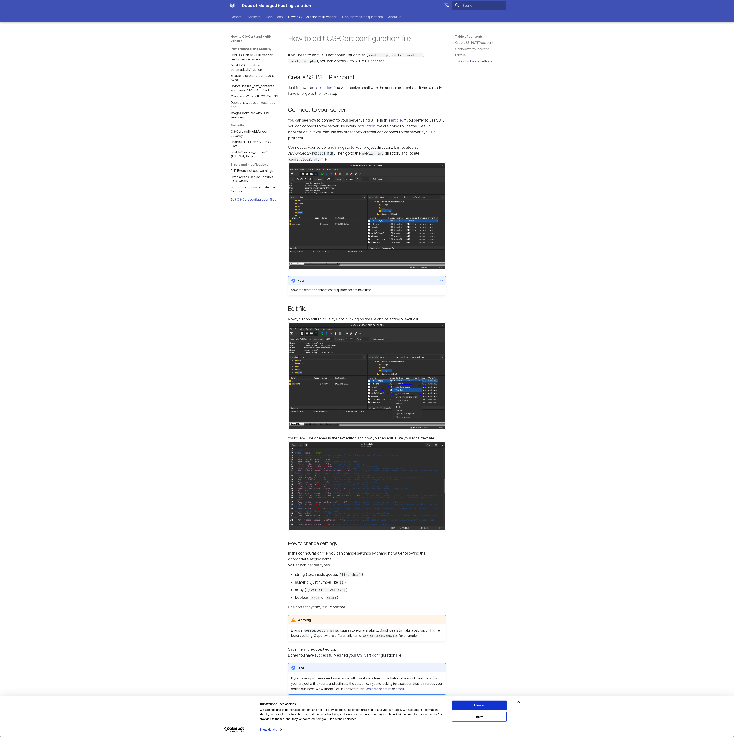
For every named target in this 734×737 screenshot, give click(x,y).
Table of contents (469, 36)
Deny (479, 716)
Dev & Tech (274, 17)
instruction (323, 87)
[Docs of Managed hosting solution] (232, 5)
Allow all (479, 705)
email (400, 689)
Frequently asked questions (362, 17)
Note (301, 281)
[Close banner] (518, 702)
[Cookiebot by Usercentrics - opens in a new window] (234, 729)
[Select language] (446, 5)
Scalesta (254, 17)
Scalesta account (378, 689)
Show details (268, 729)
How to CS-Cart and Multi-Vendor (312, 17)
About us (394, 17)
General (236, 17)
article (396, 120)
